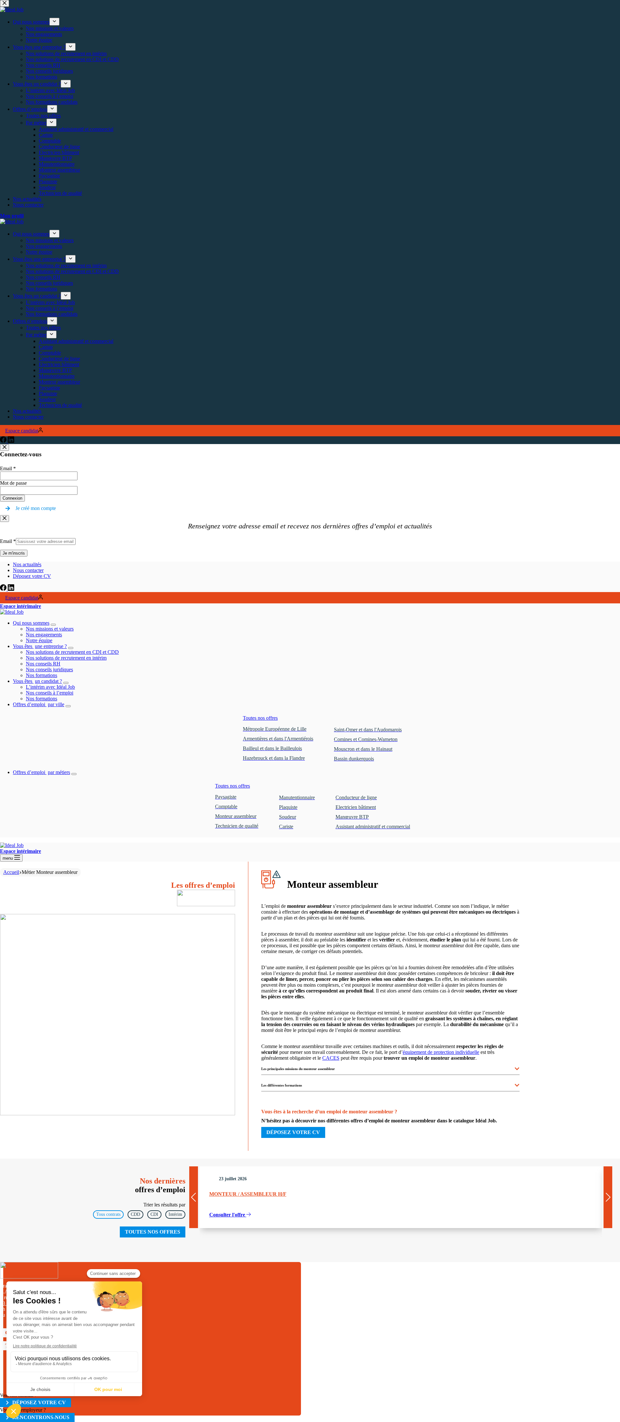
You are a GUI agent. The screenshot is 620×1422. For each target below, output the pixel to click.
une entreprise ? (40, 646)
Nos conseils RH (43, 663)
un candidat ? (37, 681)
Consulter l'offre (227, 1214)
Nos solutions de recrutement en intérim (66, 658)
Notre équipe (39, 640)
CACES (330, 1058)
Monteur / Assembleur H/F (247, 1194)
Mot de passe (13, 483)
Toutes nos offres (260, 718)
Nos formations (41, 675)
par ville (38, 704)
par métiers (41, 772)
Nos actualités (27, 564)
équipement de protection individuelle (441, 1052)
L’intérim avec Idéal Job (50, 687)
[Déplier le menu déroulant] (53, 625)
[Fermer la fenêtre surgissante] (4, 447)
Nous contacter (28, 570)
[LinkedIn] (11, 589)
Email (8, 468)
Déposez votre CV (32, 576)
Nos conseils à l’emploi (49, 692)
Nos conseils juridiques (49, 669)
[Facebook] (4, 589)
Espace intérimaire (20, 606)
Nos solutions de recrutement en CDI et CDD (72, 652)
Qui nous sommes (31, 623)
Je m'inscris (14, 553)
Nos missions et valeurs (50, 628)
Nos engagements (44, 634)
